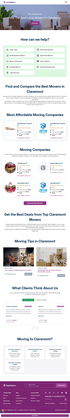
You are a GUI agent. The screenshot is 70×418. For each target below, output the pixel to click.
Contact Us (18, 403)
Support (18, 395)
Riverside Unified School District (35, 350)
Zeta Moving (55, 183)
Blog (4, 398)
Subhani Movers (56, 163)
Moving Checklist (35, 395)
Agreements (6, 400)
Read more (9, 316)
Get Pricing (61, 385)
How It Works (19, 400)
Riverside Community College (55, 350)
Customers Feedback (41, 300)
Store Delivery (45, 61)
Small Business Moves (17, 55)
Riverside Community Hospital (15, 363)
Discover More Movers (35, 203)
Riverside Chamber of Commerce (14, 350)
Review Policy (6, 403)
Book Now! (35, 415)
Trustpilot (14, 320)
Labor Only (13, 50)
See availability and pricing (23, 137)
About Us (5, 395)
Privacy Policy (63, 403)
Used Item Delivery (46, 50)
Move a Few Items (16, 61)
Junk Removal (14, 73)
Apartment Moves (46, 55)
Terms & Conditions (50, 403)
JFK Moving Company (24, 123)
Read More (28, 274)
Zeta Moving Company (57, 123)
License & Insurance (21, 398)
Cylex (45, 320)
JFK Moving (22, 163)
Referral (33, 398)
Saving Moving (23, 183)
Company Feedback (28, 300)
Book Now (35, 23)
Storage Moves (15, 67)
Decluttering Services (47, 67)
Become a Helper (35, 400)
